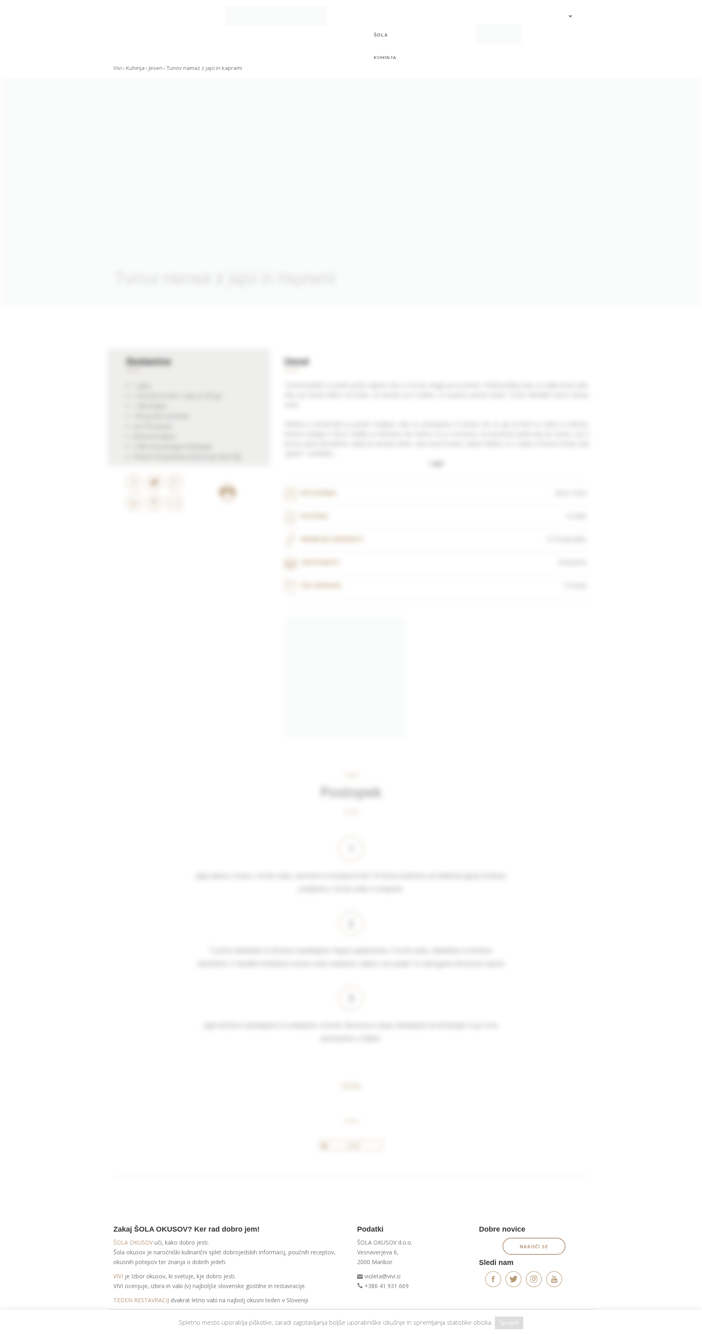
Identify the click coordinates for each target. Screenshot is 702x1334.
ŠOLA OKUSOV (133, 1242)
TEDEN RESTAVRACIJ (141, 1300)
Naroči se (534, 1246)
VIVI (118, 1276)
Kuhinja (385, 57)
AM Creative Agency (566, 1322)
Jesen (155, 68)
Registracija (570, 44)
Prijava (570, 32)
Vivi (117, 68)
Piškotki (162, 1322)
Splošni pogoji (129, 1322)
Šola (381, 35)
